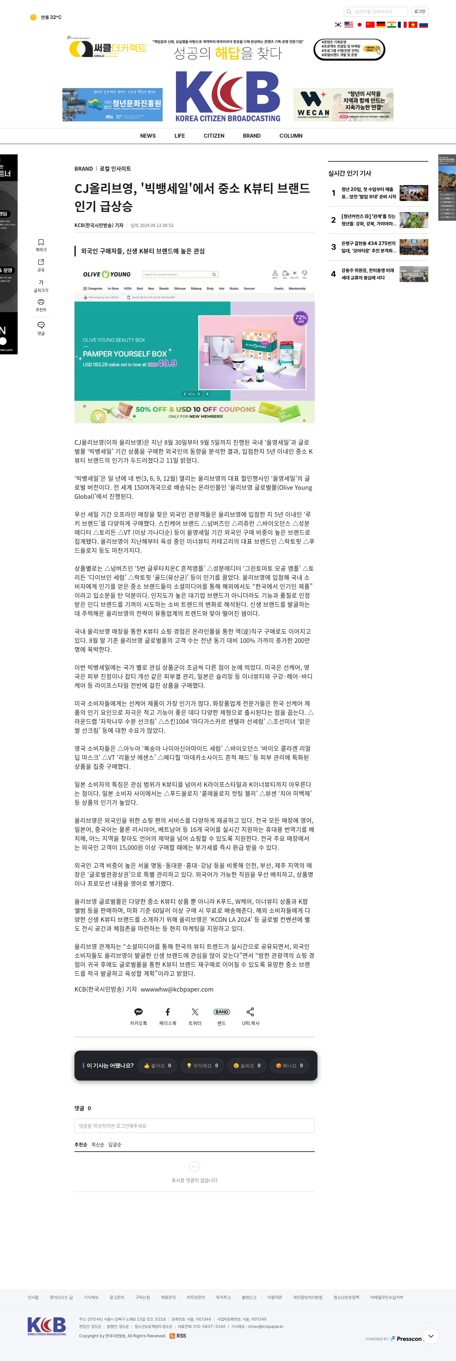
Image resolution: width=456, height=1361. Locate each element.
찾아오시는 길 (61, 1297)
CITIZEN (214, 136)
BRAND (252, 136)
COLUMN (290, 136)
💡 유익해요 (202, 1065)
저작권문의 (196, 1297)
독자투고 (223, 1297)
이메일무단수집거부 (386, 1297)
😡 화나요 (289, 1065)
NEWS (148, 136)
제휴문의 (168, 1297)
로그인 (419, 11)
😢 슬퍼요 (246, 1065)
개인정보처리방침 (307, 1297)
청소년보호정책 (346, 1297)
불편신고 (249, 1297)
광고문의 (116, 1297)
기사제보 (91, 1297)
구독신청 (142, 1297)
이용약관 (274, 1297)
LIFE (180, 136)
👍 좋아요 (157, 1065)
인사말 (33, 1297)
